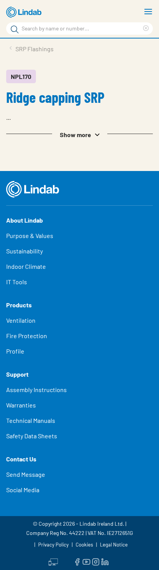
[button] (79, 134)
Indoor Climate (26, 266)
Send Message (25, 474)
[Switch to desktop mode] (53, 561)
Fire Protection (26, 335)
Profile (15, 351)
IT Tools (16, 281)
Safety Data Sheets (31, 435)
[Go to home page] (25, 12)
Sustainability (24, 251)
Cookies (84, 545)
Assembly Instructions (36, 389)
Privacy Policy (53, 545)
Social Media (22, 489)
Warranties (21, 405)
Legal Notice (114, 545)
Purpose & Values (29, 235)
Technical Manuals (30, 420)
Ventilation (21, 320)
